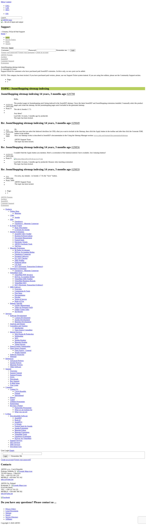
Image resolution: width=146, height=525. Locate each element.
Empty (12, 450)
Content (8, 2)
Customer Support (7, 61)
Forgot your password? (9, 52)
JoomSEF (4, 59)
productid (9, 104)
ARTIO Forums (6, 55)
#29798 (71, 93)
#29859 (75, 169)
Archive (4, 57)
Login (5, 456)
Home (3, 34)
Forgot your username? (26, 52)
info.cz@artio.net (7, 479)
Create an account (41, 52)
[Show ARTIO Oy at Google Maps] (19, 485)
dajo (7, 130)
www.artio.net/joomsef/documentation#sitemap (111, 135)
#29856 (75, 147)
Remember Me (16, 456)
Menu (3, 2)
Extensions (5, 63)
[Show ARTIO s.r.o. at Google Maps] (24, 471)
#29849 (75, 123)
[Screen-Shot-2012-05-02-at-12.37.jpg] (28, 159)
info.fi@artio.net (7, 494)
